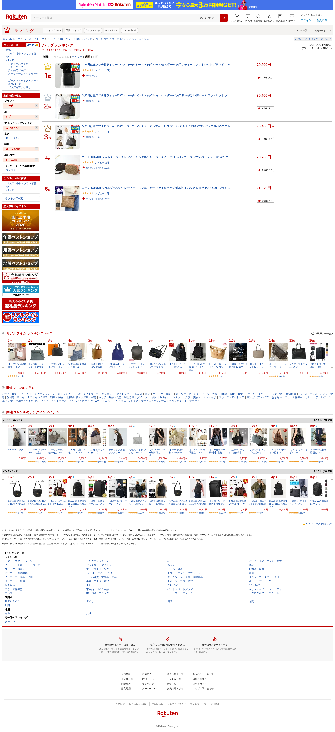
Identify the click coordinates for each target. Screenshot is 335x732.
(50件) (241, 513)
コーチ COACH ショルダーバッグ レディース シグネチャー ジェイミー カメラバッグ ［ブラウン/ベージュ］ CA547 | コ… (156, 156)
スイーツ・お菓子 (163, 394)
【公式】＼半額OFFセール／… (17, 365)
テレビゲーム (323, 397)
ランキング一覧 (14, 198)
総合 (8, 50)
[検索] (224, 18)
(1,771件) (42, 462)
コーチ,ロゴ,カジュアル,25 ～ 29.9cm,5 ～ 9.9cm (122, 39)
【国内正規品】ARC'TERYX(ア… (238, 365)
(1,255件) (182, 462)
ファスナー (12, 170)
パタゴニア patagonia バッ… (319, 502)
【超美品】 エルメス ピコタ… (117, 365)
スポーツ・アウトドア (231, 397)
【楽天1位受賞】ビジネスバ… (298, 502)
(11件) (60, 513)
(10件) (181, 513)
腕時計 (138, 394)
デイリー (77, 56)
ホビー (309, 397)
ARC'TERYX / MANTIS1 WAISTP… (178, 502)
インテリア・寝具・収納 (49, 397)
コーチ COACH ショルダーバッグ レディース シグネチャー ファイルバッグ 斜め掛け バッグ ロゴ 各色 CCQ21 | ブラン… (156, 187)
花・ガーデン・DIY (258, 397)
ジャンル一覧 (300, 30)
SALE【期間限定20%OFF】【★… (238, 502)
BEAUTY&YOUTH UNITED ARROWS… (77, 503)
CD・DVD (7, 400)
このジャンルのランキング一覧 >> (313, 38)
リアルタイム (111, 30)
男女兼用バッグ (17, 70)
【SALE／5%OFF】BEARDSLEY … (258, 503)
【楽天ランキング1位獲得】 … (237, 451)
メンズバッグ (15, 66)
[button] (248, 18)
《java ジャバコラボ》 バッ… (298, 451)
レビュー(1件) (102, 70)
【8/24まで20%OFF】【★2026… (57, 502)
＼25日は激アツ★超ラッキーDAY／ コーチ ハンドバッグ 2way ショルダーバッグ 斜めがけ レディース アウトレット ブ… (156, 95)
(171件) (222, 462)
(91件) (80, 513)
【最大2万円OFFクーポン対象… (177, 365)
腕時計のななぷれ (93, 75)
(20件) (261, 513)
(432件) (282, 376)
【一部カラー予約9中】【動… (217, 451)
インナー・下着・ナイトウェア (80, 394)
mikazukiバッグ (15, 449)
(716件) (81, 462)
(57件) (281, 462)
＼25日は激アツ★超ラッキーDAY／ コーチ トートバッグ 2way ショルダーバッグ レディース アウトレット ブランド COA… (157, 64)
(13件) (120, 462)
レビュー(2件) (102, 162)
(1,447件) (263, 462)
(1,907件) (243, 462)
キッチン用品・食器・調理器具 (116, 397)
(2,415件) (202, 462)
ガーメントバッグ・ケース (23, 80)
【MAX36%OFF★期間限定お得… (157, 452)
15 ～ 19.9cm (13, 137)
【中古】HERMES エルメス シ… (137, 365)
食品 (147, 394)
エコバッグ (14, 84)
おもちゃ (277, 397)
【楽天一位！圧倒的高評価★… (217, 502)
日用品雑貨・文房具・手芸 (81, 397)
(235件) (302, 513)
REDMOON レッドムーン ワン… (217, 365)
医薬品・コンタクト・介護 (175, 397)
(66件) (201, 513)
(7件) (321, 462)
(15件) (40, 513)
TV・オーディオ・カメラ (313, 394)
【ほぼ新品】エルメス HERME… (57, 365)
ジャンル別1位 (129, 30)
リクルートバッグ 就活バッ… (257, 451)
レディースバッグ (18, 63)
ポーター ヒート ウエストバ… (277, 365)
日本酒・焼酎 (227, 394)
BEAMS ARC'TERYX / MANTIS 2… (37, 502)
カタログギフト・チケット (184, 400)
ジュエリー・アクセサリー (116, 394)
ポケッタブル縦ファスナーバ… (117, 451)
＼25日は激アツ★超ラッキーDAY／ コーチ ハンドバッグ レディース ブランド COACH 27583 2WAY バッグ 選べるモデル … (157, 126)
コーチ (9, 105)
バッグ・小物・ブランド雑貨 (64, 39)
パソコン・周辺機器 (284, 394)
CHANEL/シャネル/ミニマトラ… (157, 365)
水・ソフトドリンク (187, 394)
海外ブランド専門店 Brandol (98, 168)
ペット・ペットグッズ (53, 400)
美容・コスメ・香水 (204, 397)
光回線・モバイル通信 (19, 397)
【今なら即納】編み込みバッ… (56, 451)
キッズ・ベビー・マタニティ (85, 400)
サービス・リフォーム (153, 400)
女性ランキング (92, 30)
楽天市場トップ (11, 39)
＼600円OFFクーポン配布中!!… (278, 451)
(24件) (20, 513)
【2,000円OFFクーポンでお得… (96, 365)
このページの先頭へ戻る (319, 524)
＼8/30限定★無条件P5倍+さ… (77, 365)
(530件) (121, 513)
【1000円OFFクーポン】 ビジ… (118, 502)
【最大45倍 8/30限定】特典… (318, 365)
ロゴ (8, 116)
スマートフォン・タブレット (254, 394)
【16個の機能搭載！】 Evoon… (157, 502)
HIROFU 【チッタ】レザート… (257, 365)
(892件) (21, 376)
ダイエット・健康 (147, 397)
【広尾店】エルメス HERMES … (37, 365)
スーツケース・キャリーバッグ (23, 75)
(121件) (162, 462)
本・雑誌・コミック (127, 400)
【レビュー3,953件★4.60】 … (96, 451)
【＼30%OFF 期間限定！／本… (197, 451)
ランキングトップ (52, 30)
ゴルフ (109, 400)
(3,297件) (222, 513)
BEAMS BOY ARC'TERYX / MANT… (16, 503)
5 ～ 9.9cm (11, 159)
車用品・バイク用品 (27, 400)
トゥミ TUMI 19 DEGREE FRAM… (197, 367)
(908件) (61, 462)
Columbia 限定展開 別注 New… (318, 451)
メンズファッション (43, 394)
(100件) (162, 513)
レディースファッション (15, 394)
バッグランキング (57, 45)
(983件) (101, 513)
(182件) (141, 462)
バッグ (88, 39)
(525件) (141, 513)
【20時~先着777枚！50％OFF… (76, 451)
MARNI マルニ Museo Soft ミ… (298, 365)
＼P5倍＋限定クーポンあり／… (96, 502)
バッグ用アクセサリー (20, 87)
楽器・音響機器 (293, 397)
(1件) (221, 376)
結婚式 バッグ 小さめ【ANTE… (137, 451)
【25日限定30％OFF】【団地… (138, 502)
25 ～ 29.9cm (13, 148)
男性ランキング (73, 30)
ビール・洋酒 (209, 394)
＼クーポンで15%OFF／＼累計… (37, 451)
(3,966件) (102, 462)
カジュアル (12, 127)
